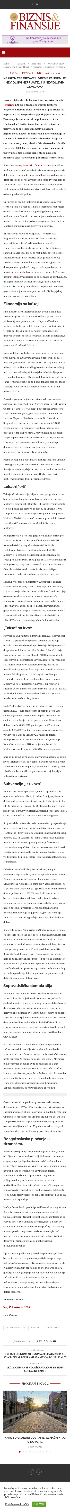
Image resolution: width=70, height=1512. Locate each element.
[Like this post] (40, 1341)
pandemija (36, 1327)
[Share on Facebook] (44, 1341)
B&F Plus (36, 63)
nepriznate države (15, 1327)
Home (6, 63)
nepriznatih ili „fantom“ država (34, 165)
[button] (6, 1421)
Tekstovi (20, 63)
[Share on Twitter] (47, 1341)
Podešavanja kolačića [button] (17, 1504)
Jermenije (8, 104)
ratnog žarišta (17, 272)
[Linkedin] (37, 4)
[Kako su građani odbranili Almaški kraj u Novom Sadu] (35, 1412)
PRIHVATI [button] (39, 1504)
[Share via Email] (54, 1341)
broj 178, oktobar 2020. (17, 1307)
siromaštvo (52, 1327)
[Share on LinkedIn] (51, 1341)
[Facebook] (32, 4)
